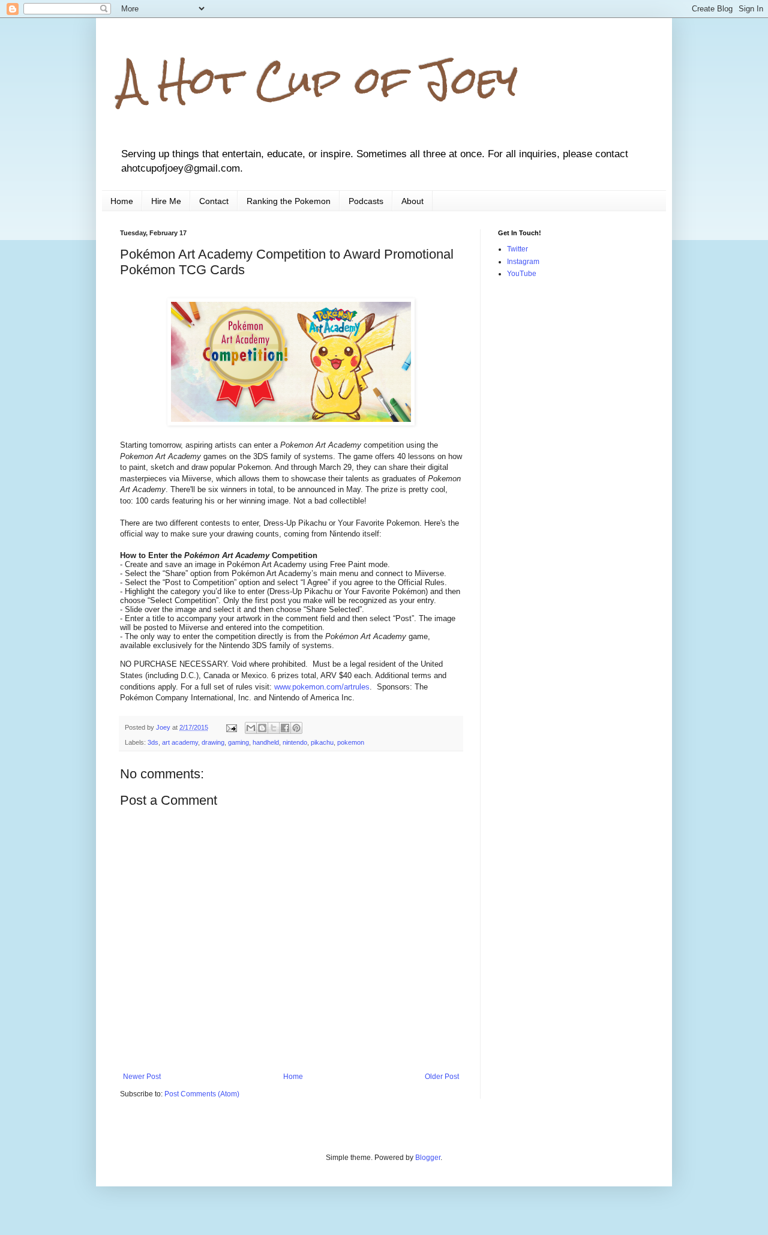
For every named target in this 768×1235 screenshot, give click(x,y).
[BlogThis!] (262, 728)
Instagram (523, 261)
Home (121, 201)
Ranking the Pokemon (289, 201)
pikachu (322, 742)
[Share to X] (274, 728)
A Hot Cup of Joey (319, 80)
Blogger (427, 1157)
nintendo (295, 742)
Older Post (442, 1076)
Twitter (517, 249)
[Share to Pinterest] (296, 728)
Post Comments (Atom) (201, 1094)
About (412, 201)
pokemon (350, 742)
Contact (214, 201)
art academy (180, 742)
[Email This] (251, 728)
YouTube (521, 273)
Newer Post (142, 1076)
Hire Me (166, 201)
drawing (213, 742)
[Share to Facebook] (285, 728)
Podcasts (366, 201)
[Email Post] (231, 727)
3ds (153, 742)
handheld (266, 742)
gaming (238, 742)
